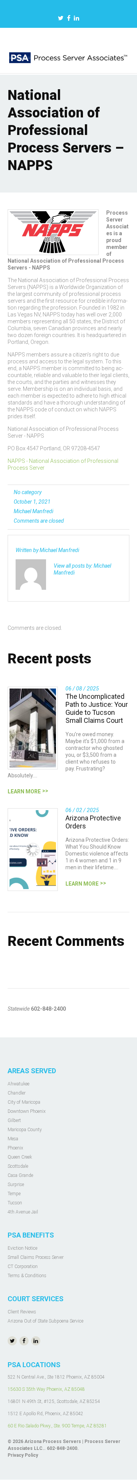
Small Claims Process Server (36, 1257)
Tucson (15, 1203)
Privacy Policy (23, 1455)
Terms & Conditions (27, 1275)
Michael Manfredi (33, 511)
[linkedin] (76, 19)
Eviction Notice (22, 1248)
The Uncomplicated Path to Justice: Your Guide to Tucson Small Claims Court (96, 708)
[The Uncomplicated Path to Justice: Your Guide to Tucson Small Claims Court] (33, 728)
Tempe (14, 1193)
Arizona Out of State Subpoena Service (45, 1321)
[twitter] (61, 19)
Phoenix (15, 1148)
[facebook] (68, 19)
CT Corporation (23, 1266)
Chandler (16, 1093)
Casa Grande (20, 1175)
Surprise (16, 1184)
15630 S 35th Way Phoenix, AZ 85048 (46, 1389)
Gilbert (14, 1120)
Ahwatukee (18, 1084)
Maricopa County (25, 1129)
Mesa (13, 1138)
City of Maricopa (24, 1102)
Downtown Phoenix (27, 1111)
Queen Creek (20, 1157)
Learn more (24, 791)
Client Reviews (22, 1312)
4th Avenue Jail (23, 1212)
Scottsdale (18, 1166)
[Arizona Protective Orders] (33, 849)
